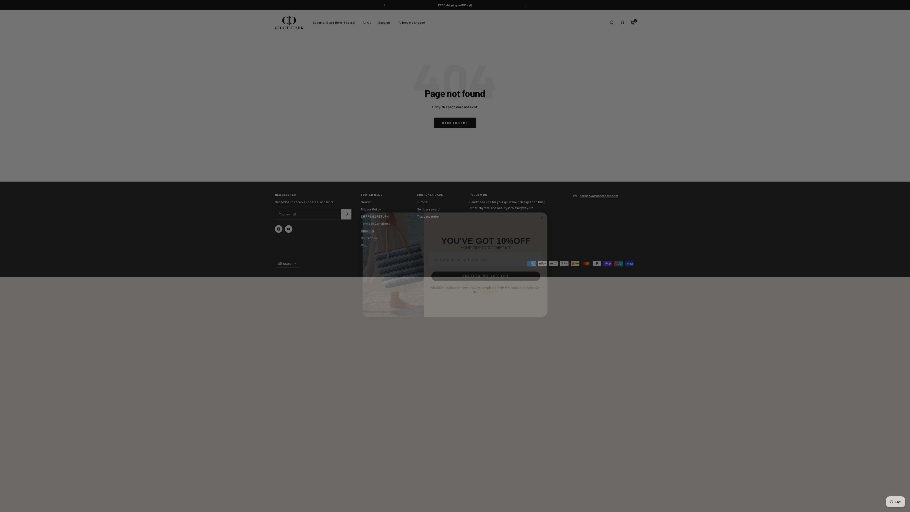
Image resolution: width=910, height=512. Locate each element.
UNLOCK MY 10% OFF (486, 267)
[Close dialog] (542, 209)
